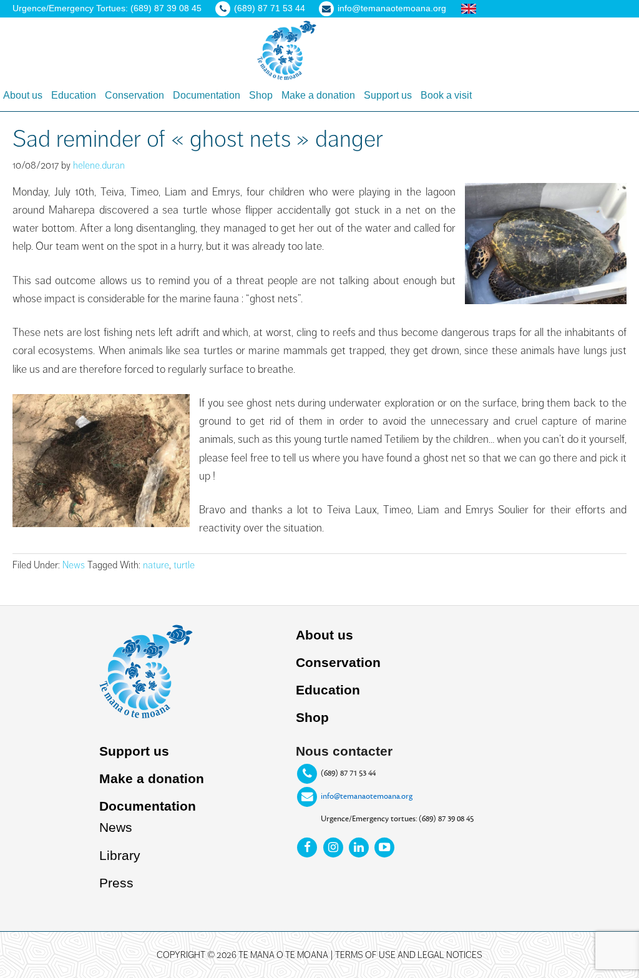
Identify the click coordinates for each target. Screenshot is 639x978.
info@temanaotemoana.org (366, 796)
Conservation (338, 662)
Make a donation (151, 778)
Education (328, 690)
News (73, 565)
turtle (184, 565)
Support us (134, 751)
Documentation (147, 806)
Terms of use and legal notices (408, 955)
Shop (312, 717)
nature (156, 565)
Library (119, 855)
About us (324, 635)
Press (116, 883)
